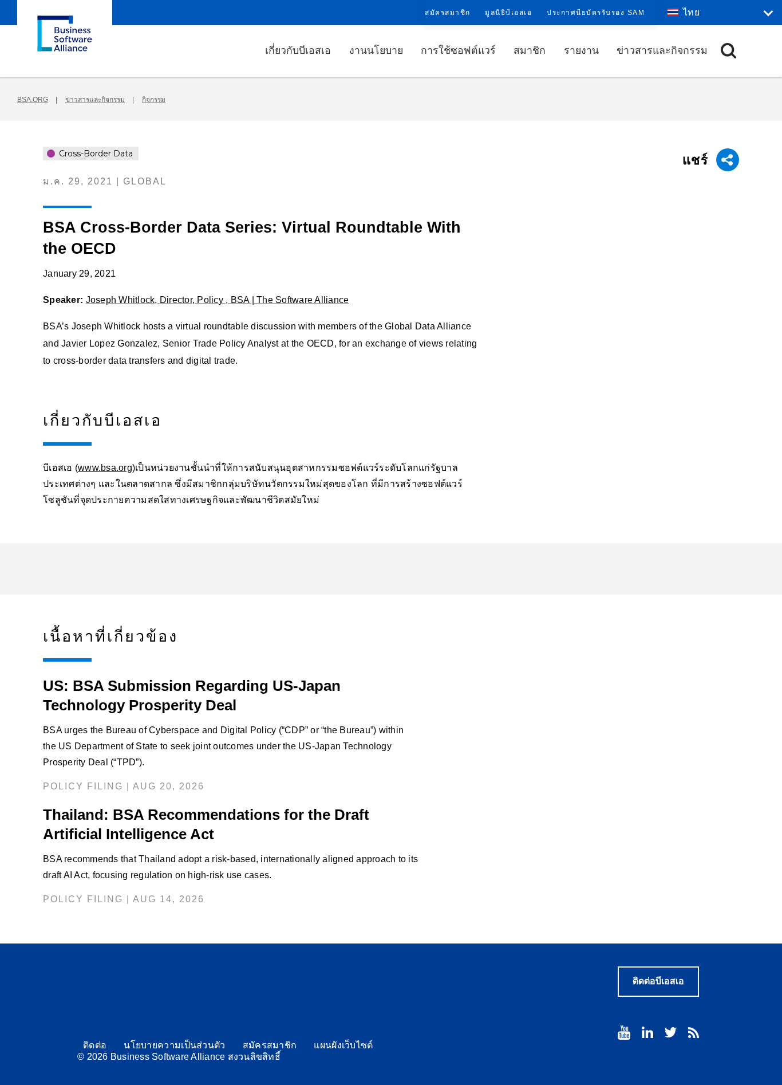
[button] (728, 50)
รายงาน (581, 50)
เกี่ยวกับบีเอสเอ (298, 50)
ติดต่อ (94, 1045)
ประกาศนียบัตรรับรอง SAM (596, 13)
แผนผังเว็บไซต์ (343, 1045)
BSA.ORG (32, 100)
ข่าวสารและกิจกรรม (662, 50)
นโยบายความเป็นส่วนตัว (174, 1045)
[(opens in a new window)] (624, 1032)
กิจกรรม (153, 100)
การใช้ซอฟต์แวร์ (458, 50)
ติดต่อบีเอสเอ (658, 981)
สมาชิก (530, 50)
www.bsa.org (105, 468)
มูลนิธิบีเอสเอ (508, 13)
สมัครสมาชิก (448, 13)
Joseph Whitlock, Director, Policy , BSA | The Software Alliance (217, 300)
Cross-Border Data (95, 153)
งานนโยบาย (376, 50)
